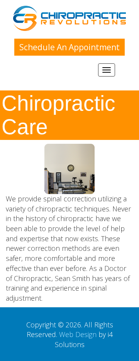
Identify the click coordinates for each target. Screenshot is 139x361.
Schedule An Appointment (69, 47)
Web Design (78, 334)
